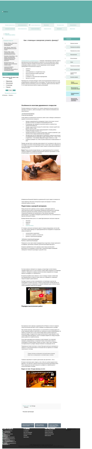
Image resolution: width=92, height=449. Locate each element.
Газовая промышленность (19, 11)
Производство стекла (75, 50)
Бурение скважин (74, 77)
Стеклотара (9, 85)
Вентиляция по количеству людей (75, 88)
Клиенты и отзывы (27, 433)
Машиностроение (74, 43)
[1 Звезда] (32, 406)
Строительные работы (73, 73)
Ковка (71, 62)
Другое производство (75, 69)
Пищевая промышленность (19, 9)
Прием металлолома (49, 433)
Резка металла (73, 54)
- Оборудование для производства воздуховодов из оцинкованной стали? (11, 68)
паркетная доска (29, 225)
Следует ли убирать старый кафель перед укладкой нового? (53, 425)
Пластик (8, 87)
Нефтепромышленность (19, 10)
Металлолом (9, 83)
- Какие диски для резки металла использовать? (10, 44)
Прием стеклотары (49, 432)
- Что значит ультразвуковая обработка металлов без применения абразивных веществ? (10, 58)
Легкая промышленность (19, 17)
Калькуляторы (16, 3)
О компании (26, 430)
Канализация (16, 20)
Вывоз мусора (16, 21)
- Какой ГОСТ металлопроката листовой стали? (10, 48)
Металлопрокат (73, 58)
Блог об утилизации (28, 432)
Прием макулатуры (49, 430)
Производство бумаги (75, 65)
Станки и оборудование (18, 18)
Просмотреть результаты (10, 93)
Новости (15, 2)
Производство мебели (75, 47)
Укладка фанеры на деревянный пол (30, 60)
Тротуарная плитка (17, 14)
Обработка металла (18, 19)
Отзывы (15, 1)
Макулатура (9, 81)
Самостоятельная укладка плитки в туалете (28, 425)
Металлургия (16, 12)
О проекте (15, 5)
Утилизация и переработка (19, 16)
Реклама (15, 6)
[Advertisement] (31, 50)
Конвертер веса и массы (75, 94)
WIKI (14, 8)
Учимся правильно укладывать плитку (40, 425)
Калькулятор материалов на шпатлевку (74, 99)
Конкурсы (15, 7)
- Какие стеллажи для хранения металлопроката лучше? (9, 52)
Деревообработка (17, 15)
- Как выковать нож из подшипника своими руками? (10, 63)
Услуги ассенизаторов (74, 83)
